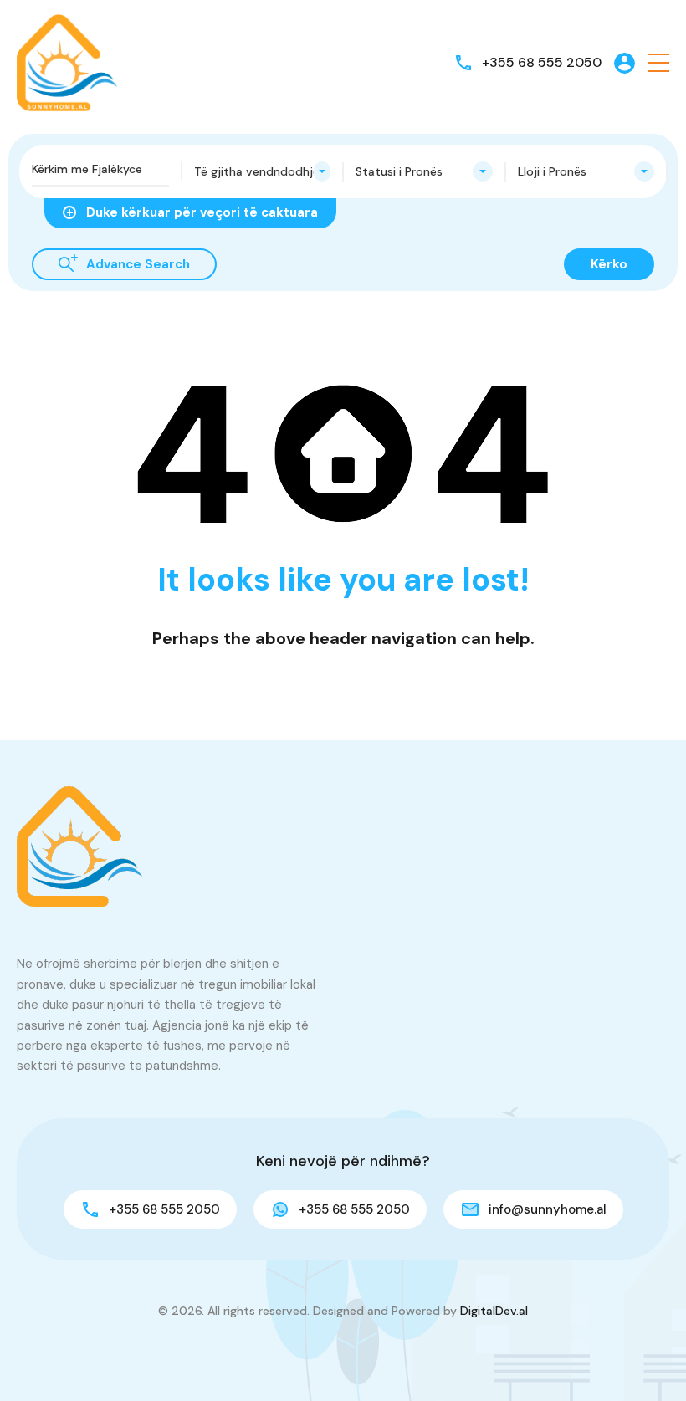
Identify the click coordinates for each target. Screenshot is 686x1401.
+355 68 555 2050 (542, 62)
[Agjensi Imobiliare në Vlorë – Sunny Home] (67, 61)
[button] (658, 63)
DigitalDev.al (494, 1310)
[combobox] (263, 171)
